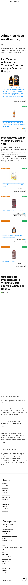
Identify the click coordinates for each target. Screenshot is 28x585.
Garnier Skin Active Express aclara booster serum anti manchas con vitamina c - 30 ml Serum (13, 184)
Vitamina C (5, 570)
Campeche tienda (6, 531)
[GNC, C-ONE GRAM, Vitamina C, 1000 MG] (14, 203)
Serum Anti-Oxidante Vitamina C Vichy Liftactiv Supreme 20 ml (12, 236)
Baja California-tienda (8, 529)
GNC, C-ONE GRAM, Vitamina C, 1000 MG (13, 211)
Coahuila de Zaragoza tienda (9, 536)
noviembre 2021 (6, 497)
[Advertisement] (14, 19)
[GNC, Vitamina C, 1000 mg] (14, 254)
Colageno (4, 538)
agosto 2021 (5, 504)
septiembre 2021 (6, 502)
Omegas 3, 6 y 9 (6, 556)
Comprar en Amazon (20, 101)
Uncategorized (6, 568)
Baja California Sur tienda (8, 526)
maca (3, 552)
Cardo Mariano (6, 533)
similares (4, 566)
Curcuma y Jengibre (7, 540)
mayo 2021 (5, 511)
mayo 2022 (5, 488)
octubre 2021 (5, 499)
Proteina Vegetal (6, 559)
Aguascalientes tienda (8, 524)
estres (4, 543)
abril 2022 (4, 490)
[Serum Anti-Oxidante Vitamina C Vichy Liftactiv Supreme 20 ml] (14, 228)
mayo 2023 (5, 485)
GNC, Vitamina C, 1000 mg (9, 261)
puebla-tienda (5, 561)
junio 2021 (5, 508)
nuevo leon (5, 554)
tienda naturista (13, 1)
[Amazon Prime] (23, 99)
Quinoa (4, 563)
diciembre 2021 (6, 495)
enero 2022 (5, 492)
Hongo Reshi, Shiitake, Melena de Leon (12, 547)
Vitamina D (5, 572)
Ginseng (4, 545)
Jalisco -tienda (6, 549)
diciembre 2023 (6, 483)
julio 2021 (4, 506)
